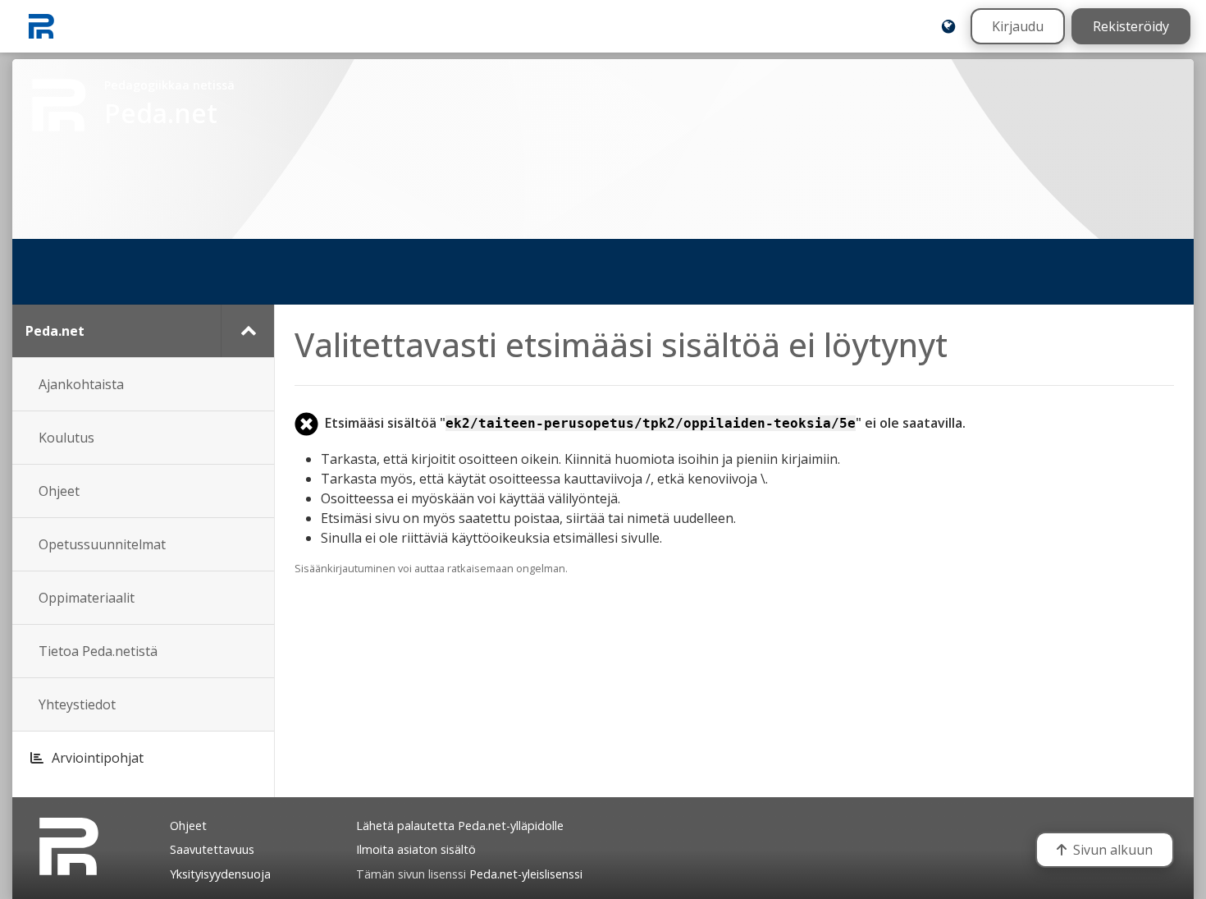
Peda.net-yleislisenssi (525, 874)
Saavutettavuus (212, 849)
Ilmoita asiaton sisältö (416, 849)
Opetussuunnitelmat (102, 544)
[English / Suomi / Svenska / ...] (948, 26)
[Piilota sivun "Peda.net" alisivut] (247, 331)
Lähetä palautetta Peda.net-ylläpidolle (460, 825)
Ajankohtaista (81, 384)
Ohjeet (59, 491)
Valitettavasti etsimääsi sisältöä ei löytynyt (621, 344)
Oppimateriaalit (87, 598)
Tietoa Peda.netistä (98, 651)
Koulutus (66, 438)
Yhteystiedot (77, 704)
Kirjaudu (1018, 26)
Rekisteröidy (1131, 26)
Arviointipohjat (98, 758)
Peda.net (55, 331)
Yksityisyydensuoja (220, 874)
